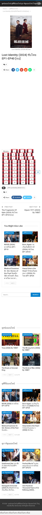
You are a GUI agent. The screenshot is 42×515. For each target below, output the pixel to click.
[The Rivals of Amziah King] (11, 359)
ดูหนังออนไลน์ (7, 334)
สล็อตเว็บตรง (4, 513)
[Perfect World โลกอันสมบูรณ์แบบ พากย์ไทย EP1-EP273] (31, 455)
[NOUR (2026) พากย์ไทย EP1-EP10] (12, 236)
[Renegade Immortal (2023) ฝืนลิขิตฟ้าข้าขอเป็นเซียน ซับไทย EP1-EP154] (11, 477)
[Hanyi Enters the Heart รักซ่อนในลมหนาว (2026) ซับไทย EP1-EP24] (30, 260)
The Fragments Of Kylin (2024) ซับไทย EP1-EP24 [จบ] (10, 212)
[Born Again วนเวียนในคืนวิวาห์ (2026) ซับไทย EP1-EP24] (30, 236)
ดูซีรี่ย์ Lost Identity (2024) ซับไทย (16, 187)
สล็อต (28, 513)
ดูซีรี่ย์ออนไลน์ (9, 233)
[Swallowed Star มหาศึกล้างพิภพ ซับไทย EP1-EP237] (11, 455)
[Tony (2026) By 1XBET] (11, 339)
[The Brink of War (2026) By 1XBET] (31, 359)
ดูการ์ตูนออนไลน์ (8, 450)
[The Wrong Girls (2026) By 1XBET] (31, 339)
